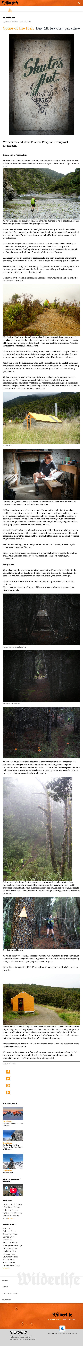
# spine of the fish (9, 1063)
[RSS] (8, 1092)
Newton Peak (8, 1173)
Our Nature (8, 1207)
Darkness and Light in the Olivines (13, 1124)
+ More (11, 1218)
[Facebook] (8, 1072)
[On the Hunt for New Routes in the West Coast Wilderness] (13, 1131)
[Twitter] (8, 1078)
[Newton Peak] (13, 1155)
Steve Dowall (15, 1265)
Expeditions (9, 17)
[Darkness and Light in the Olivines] (13, 1108)
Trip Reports (13, 1210)
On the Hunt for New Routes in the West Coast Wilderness (12, 1147)
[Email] (8, 1085)
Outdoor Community (10, 1293)
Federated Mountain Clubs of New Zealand (62, 1334)
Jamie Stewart (13, 1245)
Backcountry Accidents (12, 1204)
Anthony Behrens (11, 22)
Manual (5, 1287)
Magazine (5, 1280)
